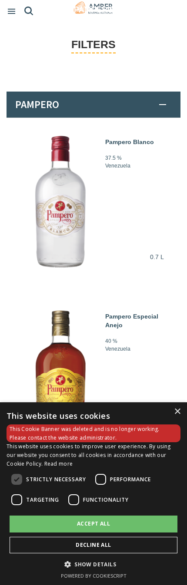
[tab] (93, 105)
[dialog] (93, 493)
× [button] (177, 411)
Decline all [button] (93, 545)
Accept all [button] (93, 523)
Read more (58, 463)
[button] (93, 564)
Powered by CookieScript (94, 575)
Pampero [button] (37, 104)
